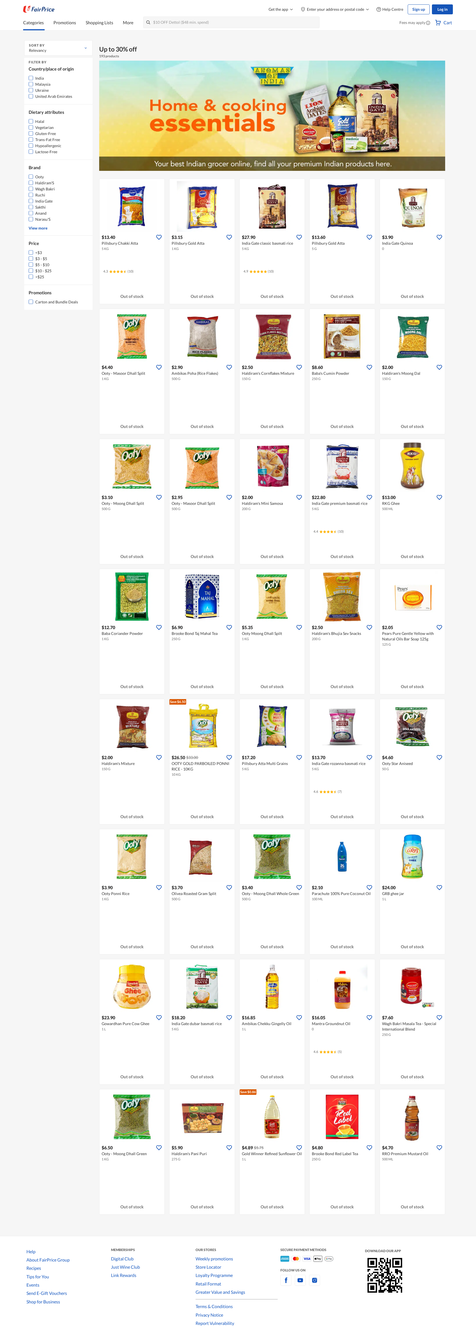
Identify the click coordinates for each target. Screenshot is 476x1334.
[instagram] (314, 1283)
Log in (442, 9)
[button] (428, 23)
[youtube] (300, 1283)
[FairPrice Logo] (39, 9)
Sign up (418, 9)
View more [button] (38, 228)
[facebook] (285, 1283)
